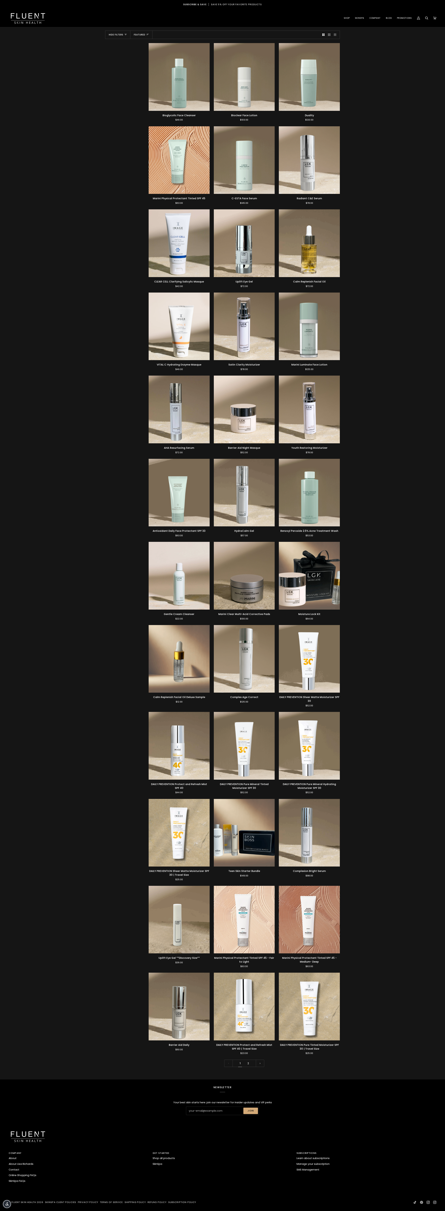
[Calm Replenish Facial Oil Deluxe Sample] (179, 659)
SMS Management (308, 1169)
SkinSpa (157, 1164)
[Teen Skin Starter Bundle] (244, 833)
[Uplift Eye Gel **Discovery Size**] (179, 920)
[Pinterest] (421, 1202)
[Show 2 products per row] (323, 35)
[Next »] (260, 1063)
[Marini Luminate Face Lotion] (309, 326)
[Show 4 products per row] (336, 35)
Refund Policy (157, 1202)
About (13, 1158)
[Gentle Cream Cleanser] (179, 576)
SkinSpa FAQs (17, 1181)
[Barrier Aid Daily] (179, 1006)
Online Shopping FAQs (22, 1175)
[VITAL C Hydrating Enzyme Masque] (179, 326)
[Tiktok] (414, 1202)
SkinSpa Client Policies (60, 1202)
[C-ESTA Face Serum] (244, 160)
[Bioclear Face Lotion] (244, 77)
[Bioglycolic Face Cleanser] (179, 77)
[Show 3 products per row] (329, 35)
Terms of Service (111, 1202)
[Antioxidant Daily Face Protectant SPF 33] (179, 493)
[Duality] (309, 77)
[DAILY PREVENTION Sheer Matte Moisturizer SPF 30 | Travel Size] (179, 833)
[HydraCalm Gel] (244, 493)
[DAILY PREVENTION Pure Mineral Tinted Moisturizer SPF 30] (244, 746)
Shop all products (164, 1158)
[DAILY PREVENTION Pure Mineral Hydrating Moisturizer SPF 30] (309, 746)
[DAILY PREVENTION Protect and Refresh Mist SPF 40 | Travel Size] (244, 1006)
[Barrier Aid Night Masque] (244, 409)
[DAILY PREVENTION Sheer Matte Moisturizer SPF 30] (309, 659)
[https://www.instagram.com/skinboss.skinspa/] (434, 1202)
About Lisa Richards (21, 1164)
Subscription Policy (182, 1202)
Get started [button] (161, 1153)
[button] (346, 18)
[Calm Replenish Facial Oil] (309, 243)
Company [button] (15, 1153)
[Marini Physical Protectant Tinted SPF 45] (179, 160)
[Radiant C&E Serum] (309, 160)
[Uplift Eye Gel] (244, 243)
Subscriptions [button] (307, 1153)
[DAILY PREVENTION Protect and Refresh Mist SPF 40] (179, 746)
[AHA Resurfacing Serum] (179, 409)
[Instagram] (428, 1202)
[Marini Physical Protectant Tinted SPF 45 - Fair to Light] (244, 920)
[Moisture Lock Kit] (309, 576)
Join (251, 1110)
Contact (14, 1169)
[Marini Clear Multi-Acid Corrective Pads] (244, 576)
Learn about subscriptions (313, 1158)
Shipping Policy (135, 1202)
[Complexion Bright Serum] (309, 833)
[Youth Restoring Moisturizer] (309, 409)
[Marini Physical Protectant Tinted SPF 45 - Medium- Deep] (309, 920)
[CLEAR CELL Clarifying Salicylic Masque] (179, 243)
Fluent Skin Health (23, 1202)
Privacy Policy (88, 1202)
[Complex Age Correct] (244, 659)
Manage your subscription (313, 1164)
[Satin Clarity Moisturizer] (244, 326)
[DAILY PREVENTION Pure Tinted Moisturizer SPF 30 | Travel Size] (309, 1006)
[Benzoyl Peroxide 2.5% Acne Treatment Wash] (309, 493)
